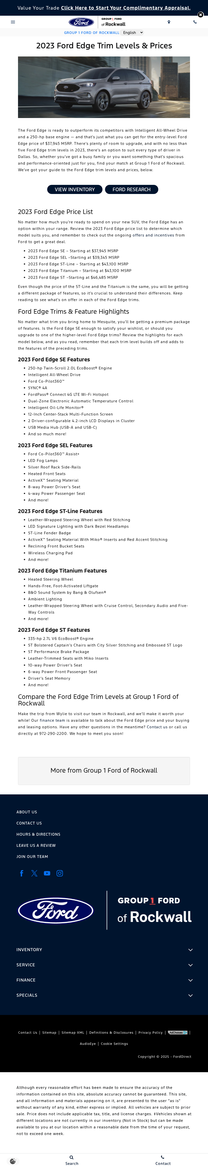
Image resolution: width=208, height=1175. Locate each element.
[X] (34, 873)
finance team (52, 720)
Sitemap (49, 1033)
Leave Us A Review (36, 845)
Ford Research (132, 189)
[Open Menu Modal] (13, 22)
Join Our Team (32, 856)
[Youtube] (47, 873)
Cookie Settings (114, 1044)
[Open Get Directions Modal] (169, 22)
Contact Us (29, 823)
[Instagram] (60, 873)
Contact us (157, 726)
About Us (26, 812)
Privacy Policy (150, 1033)
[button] (201, 15)
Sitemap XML (73, 1033)
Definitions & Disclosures (111, 1033)
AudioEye (88, 1044)
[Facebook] (21, 873)
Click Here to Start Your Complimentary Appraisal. (126, 8)
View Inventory (75, 189)
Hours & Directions (38, 834)
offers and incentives (153, 235)
